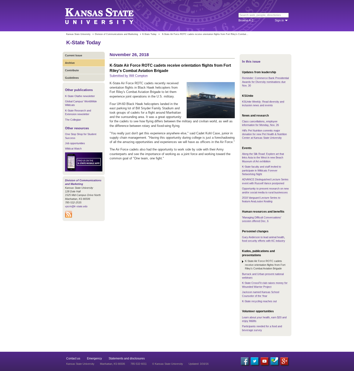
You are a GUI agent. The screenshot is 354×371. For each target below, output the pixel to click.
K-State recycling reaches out (259, 301)
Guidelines (72, 77)
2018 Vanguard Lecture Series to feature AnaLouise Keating (261, 199)
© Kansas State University (167, 363)
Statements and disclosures (127, 358)
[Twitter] (254, 361)
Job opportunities (75, 143)
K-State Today (149, 34)
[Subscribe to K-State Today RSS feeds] (68, 216)
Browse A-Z (245, 20)
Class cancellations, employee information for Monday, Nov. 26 (260, 123)
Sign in (279, 20)
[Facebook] (245, 361)
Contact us (73, 358)
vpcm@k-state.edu (76, 206)
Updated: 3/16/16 (199, 363)
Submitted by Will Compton (129, 76)
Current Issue (73, 55)
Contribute (72, 70)
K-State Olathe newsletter (80, 96)
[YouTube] (264, 361)
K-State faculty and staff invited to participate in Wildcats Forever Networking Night (261, 170)
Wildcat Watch (73, 148)
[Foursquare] (274, 361)
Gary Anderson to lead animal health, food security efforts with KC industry (263, 239)
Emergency (94, 358)
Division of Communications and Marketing (116, 34)
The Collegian (73, 119)
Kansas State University (105, 15)
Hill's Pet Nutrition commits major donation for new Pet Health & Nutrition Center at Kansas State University (264, 134)
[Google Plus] (284, 361)
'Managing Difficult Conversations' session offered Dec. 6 (261, 219)
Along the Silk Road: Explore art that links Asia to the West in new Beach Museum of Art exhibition (263, 157)
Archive (70, 62)
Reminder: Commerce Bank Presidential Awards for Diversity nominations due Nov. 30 (265, 82)
